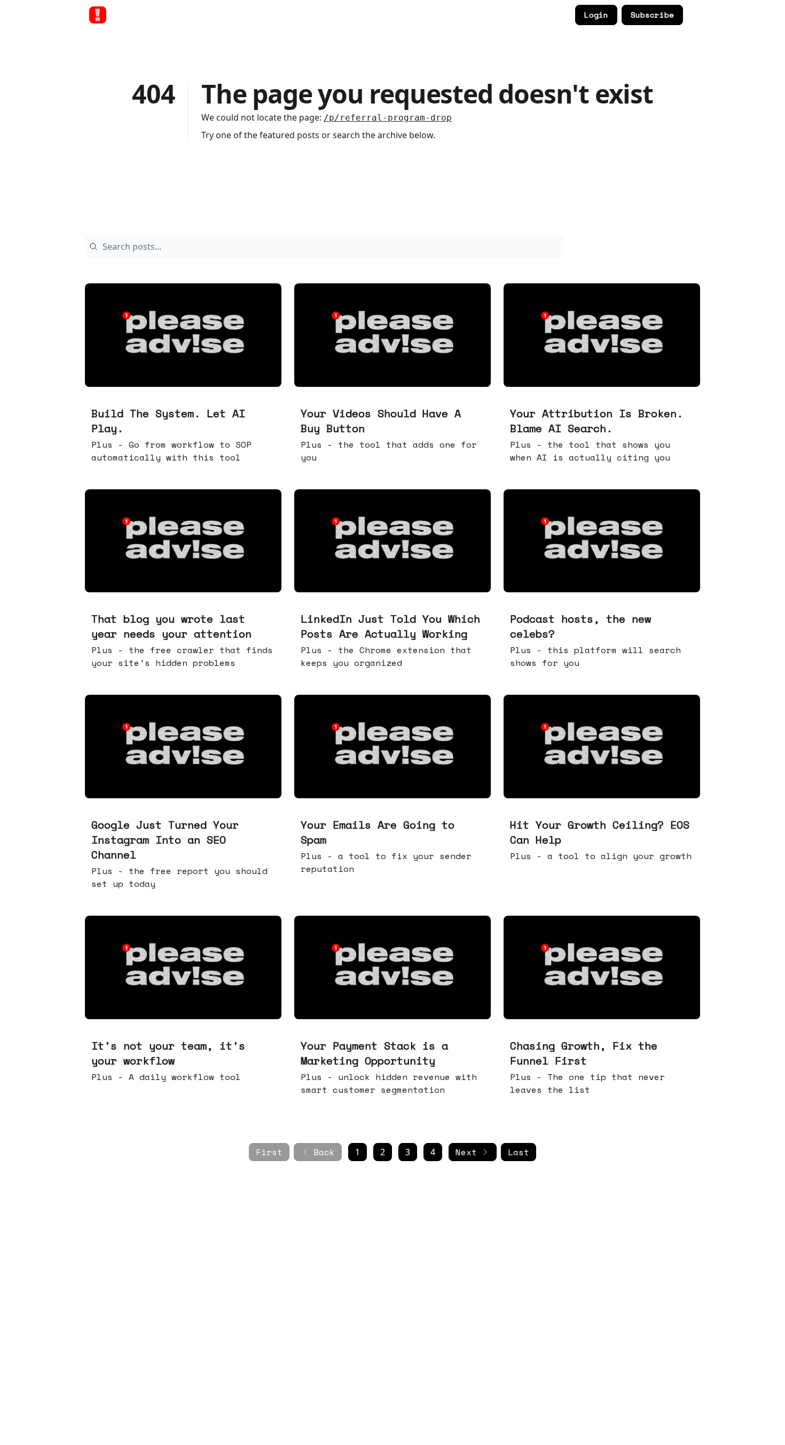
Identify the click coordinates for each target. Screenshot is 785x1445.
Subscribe (652, 14)
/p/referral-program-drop (388, 118)
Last (518, 1152)
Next (466, 1152)
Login (596, 14)
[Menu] (693, 13)
